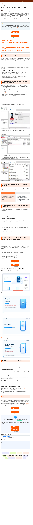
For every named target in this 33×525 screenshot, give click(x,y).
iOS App (24, 458)
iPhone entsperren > (7, 5)
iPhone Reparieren (12, 458)
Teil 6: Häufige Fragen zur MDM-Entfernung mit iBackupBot (13, 50)
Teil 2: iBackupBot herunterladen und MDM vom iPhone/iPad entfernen (15, 42)
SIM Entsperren (19, 458)
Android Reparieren (18, 455)
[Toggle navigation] (30, 3)
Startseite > (2, 5)
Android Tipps (25, 455)
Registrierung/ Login (6, 436)
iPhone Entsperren (10, 455)
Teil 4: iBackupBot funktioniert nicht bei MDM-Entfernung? (12, 45)
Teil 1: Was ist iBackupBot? (7, 40)
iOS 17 (6, 458)
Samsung (4, 455)
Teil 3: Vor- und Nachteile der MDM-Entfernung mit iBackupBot (13, 44)
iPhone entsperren (9, 11)
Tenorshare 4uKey (20, 27)
